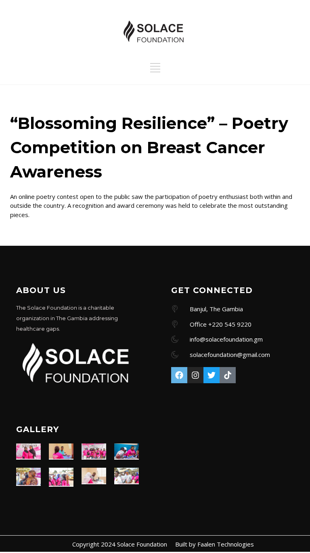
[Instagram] (195, 375)
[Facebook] (179, 375)
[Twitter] (211, 375)
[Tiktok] (228, 375)
